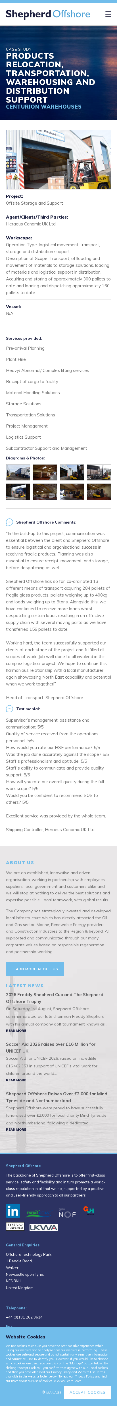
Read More (16, 1031)
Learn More (73, 1381)
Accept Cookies (88, 1392)
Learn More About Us (35, 969)
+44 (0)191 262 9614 (24, 1317)
